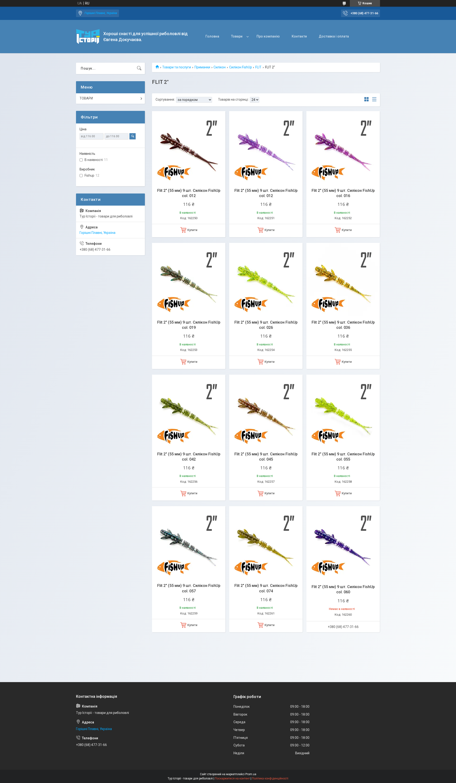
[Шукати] (139, 68)
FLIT (258, 67)
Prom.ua (250, 774)
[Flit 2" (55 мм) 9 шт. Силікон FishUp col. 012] (188, 147)
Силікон (220, 67)
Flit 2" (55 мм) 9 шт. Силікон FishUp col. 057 (188, 588)
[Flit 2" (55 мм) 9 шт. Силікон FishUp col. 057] (188, 543)
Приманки (202, 67)
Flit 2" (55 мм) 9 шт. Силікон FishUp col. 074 (266, 588)
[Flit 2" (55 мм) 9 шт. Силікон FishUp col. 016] (343, 147)
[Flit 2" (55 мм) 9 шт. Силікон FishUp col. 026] (266, 279)
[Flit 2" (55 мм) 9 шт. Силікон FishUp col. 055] (343, 411)
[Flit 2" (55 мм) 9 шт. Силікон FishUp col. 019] (188, 279)
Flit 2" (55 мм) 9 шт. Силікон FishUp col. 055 (343, 457)
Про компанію (268, 36)
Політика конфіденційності (270, 778)
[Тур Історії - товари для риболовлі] (88, 36)
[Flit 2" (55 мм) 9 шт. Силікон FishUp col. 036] (343, 279)
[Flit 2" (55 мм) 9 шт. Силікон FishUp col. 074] (266, 543)
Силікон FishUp (240, 67)
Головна (212, 36)
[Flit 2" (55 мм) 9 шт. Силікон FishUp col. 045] (266, 411)
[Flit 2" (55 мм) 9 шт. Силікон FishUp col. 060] (343, 543)
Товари (236, 36)
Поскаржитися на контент (232, 778)
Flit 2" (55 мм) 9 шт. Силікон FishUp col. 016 (343, 193)
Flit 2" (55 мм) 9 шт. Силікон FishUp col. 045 (266, 457)
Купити (192, 230)
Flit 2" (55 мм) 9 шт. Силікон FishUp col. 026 (266, 325)
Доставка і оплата (334, 36)
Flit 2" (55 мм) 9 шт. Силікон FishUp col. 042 (188, 457)
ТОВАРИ (86, 98)
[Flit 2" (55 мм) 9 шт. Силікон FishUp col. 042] (188, 411)
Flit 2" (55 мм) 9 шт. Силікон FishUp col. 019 (188, 325)
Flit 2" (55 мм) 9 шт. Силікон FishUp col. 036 (343, 325)
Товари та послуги (176, 67)
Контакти (299, 36)
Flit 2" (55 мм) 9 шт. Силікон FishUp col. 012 (188, 193)
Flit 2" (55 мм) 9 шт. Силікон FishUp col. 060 (343, 589)
